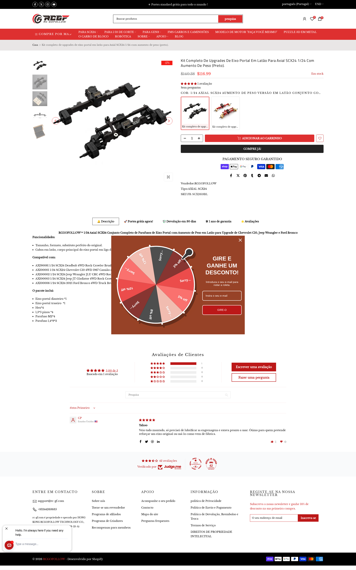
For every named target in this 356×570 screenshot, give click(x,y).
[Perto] (240, 240)
